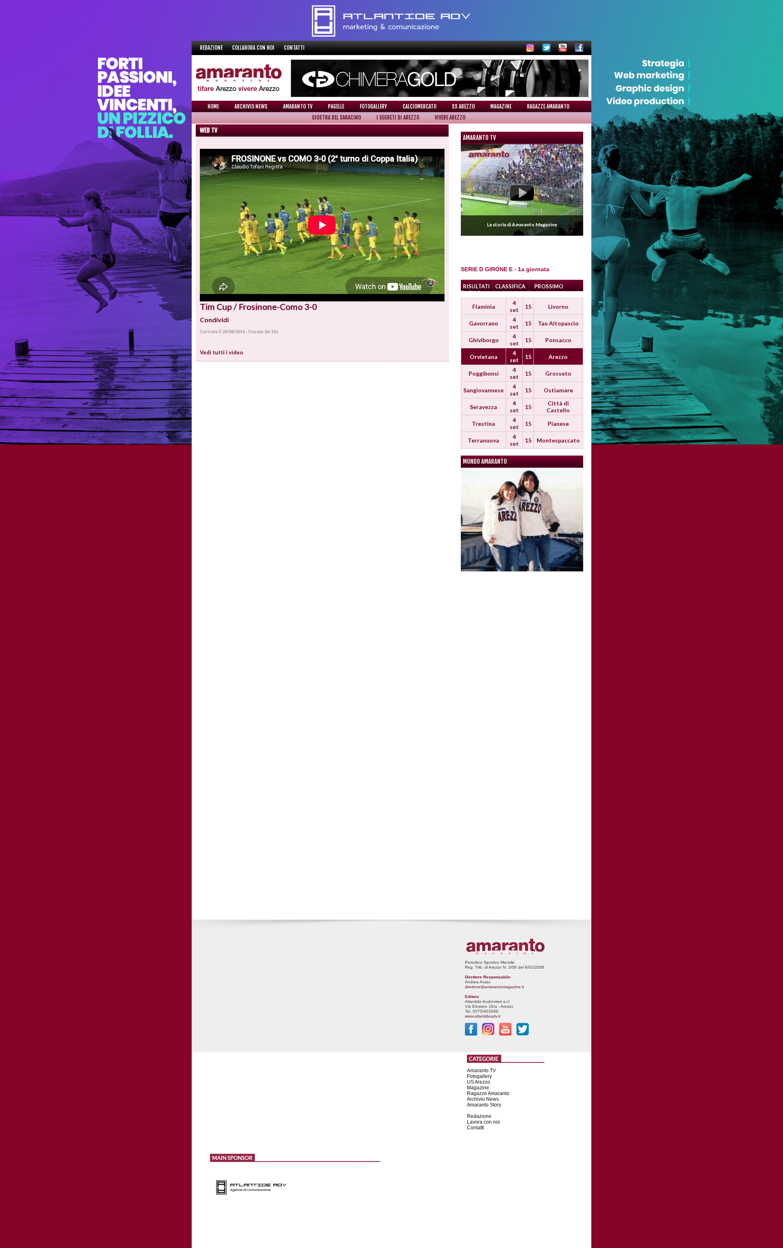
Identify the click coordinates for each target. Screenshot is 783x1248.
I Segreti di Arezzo (397, 117)
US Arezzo (478, 1082)
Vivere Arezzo (450, 117)
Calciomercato (419, 106)
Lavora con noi (483, 1122)
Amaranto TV (297, 106)
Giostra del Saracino (336, 117)
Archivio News (251, 106)
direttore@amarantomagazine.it (494, 987)
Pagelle (336, 106)
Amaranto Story (484, 1105)
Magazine (500, 106)
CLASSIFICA (510, 286)
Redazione (212, 47)
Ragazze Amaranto (548, 106)
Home (213, 106)
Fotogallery (373, 106)
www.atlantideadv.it (482, 1016)
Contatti (294, 47)
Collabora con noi (254, 47)
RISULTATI (476, 286)
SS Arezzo (463, 106)
